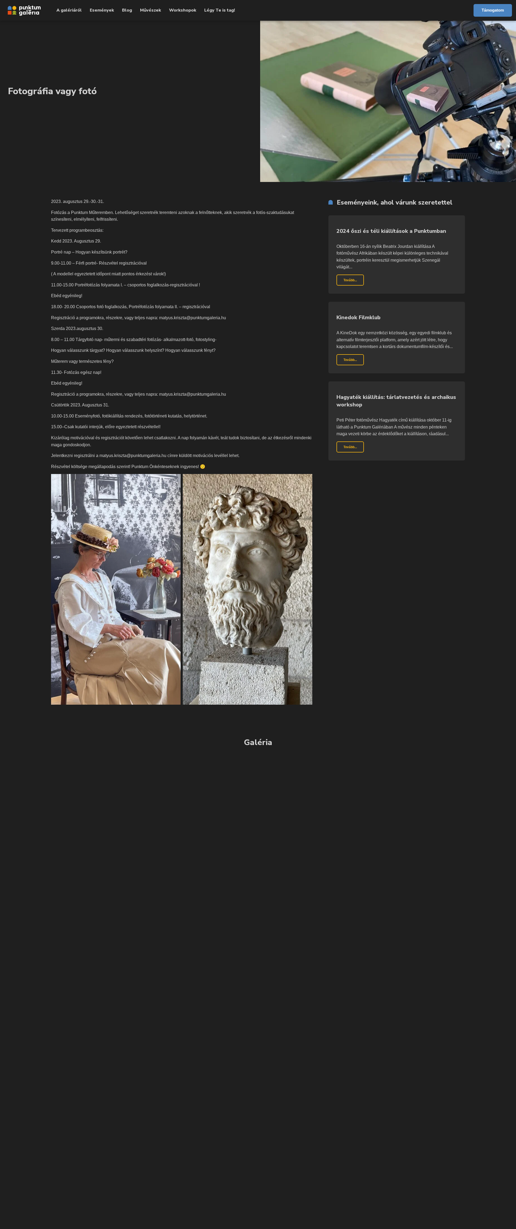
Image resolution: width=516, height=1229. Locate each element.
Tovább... (350, 280)
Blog (127, 10)
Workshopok (182, 10)
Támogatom (493, 10)
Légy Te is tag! (219, 10)
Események (102, 10)
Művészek (150, 10)
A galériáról (69, 10)
